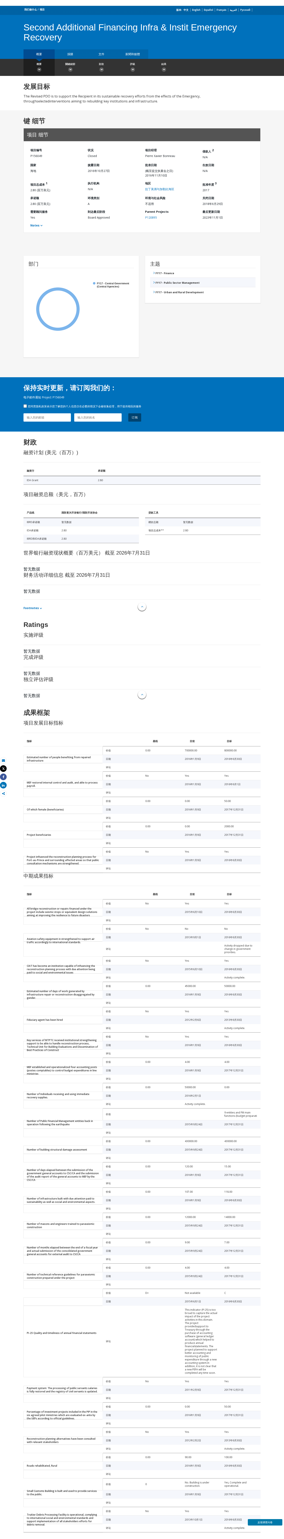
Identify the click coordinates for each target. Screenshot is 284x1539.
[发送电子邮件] (3, 760)
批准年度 (210, 183)
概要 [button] (39, 64)
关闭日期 (208, 198)
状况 (91, 150)
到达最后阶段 (96, 212)
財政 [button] (101, 64)
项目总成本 (38, 183)
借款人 (208, 150)
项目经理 (151, 150)
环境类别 (93, 198)
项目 (42, 9)
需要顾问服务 (39, 212)
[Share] (3, 777)
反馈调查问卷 (265, 1522)
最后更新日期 (211, 212)
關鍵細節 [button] (70, 64)
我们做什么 (30, 9)
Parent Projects (157, 212)
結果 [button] (163, 64)
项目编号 (36, 150)
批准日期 (151, 165)
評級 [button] (132, 64)
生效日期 (208, 165)
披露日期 (93, 165)
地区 (148, 183)
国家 (33, 165)
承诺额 (34, 198)
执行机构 (93, 183)
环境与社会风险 (155, 198)
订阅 (135, 417)
